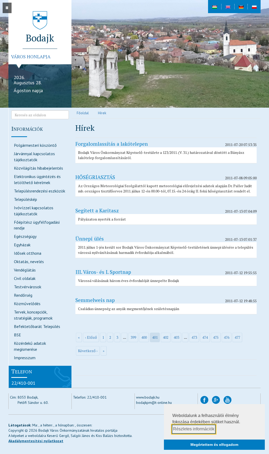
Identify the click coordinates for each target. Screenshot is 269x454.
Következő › (87, 350)
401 (155, 337)
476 (226, 337)
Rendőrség (23, 295)
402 (165, 337)
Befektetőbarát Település (37, 326)
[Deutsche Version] (240, 6)
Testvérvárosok (27, 286)
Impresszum (24, 357)
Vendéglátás (25, 270)
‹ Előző (91, 337)
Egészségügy (25, 236)
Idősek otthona (27, 253)
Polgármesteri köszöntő (35, 145)
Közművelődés (27, 303)
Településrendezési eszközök (39, 191)
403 (176, 337)
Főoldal (83, 113)
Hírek (102, 113)
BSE (17, 334)
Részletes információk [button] (193, 429)
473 (194, 337)
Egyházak (22, 244)
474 (205, 337)
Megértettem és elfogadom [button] (214, 444)
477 (237, 337)
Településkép (25, 199)
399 (133, 337)
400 (144, 337)
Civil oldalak (24, 278)
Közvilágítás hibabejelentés (38, 168)
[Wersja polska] (254, 6)
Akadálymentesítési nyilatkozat (35, 441)
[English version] (227, 6)
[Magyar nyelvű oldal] (214, 6)
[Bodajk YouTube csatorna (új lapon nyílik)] (227, 399)
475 (216, 337)
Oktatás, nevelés (29, 261)
